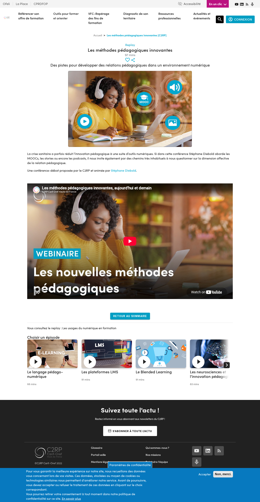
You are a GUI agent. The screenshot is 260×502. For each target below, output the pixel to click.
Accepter (205, 474)
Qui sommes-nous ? (157, 448)
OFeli (6, 4)
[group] (52, 365)
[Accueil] (7, 19)
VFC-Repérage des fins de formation (98, 18)
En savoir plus (71, 498)
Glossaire (96, 448)
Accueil (97, 35)
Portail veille (98, 455)
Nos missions (153, 455)
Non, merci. (223, 474)
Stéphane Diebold (123, 170)
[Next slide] (227, 365)
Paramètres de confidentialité (130, 465)
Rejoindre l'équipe (157, 462)
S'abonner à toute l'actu (132, 431)
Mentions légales (101, 462)
